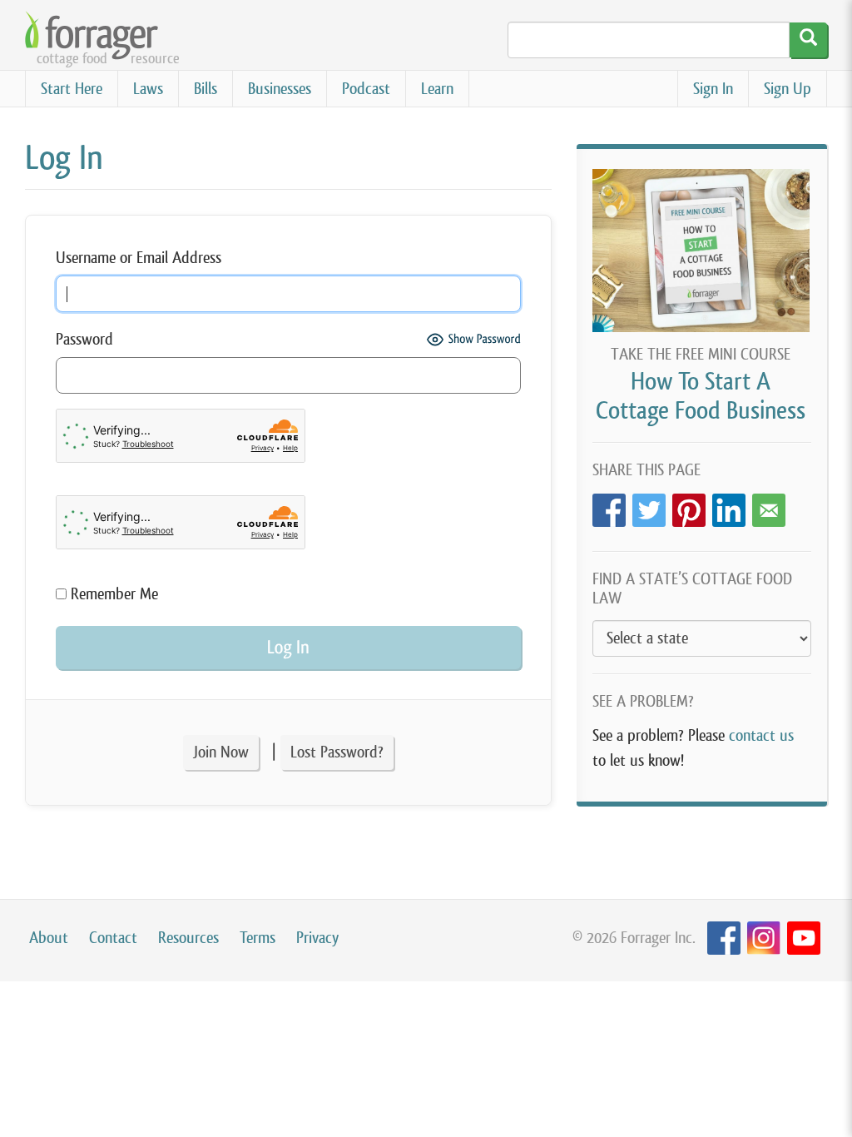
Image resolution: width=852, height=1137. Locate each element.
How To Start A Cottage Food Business (700, 395)
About (48, 937)
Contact (113, 937)
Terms (257, 937)
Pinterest (689, 505)
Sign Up (787, 88)
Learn (437, 88)
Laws (148, 88)
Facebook (609, 505)
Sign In (713, 88)
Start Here (71, 88)
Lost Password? (337, 752)
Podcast (366, 88)
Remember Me (112, 593)
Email (769, 505)
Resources (188, 937)
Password (84, 339)
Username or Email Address (138, 257)
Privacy (317, 937)
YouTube (803, 938)
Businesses (279, 88)
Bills (205, 88)
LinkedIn (729, 505)
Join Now (221, 752)
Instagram (763, 938)
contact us (761, 735)
